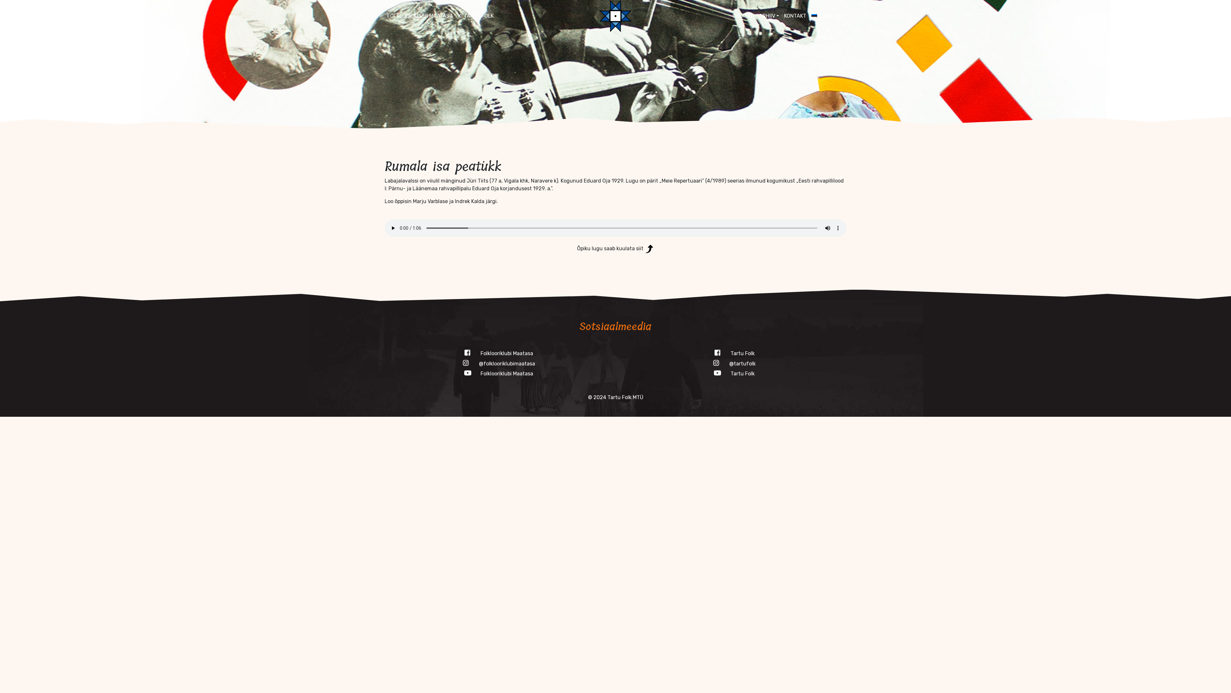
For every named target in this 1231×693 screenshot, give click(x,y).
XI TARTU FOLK (476, 16)
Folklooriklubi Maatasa (420, 16)
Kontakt (795, 16)
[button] (840, 16)
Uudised (743, 16)
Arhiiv (767, 16)
